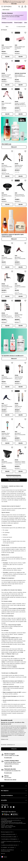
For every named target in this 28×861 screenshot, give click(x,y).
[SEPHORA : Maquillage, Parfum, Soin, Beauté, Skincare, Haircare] (7, 6)
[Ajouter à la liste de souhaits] (12, 33)
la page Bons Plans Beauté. (6, 821)
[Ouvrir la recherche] (19, 7)
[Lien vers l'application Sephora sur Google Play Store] (6, 814)
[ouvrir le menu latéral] (2, 7)
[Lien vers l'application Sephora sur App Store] (14, 814)
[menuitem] (22, 6)
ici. (6, 819)
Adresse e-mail (4, 739)
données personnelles (6, 735)
